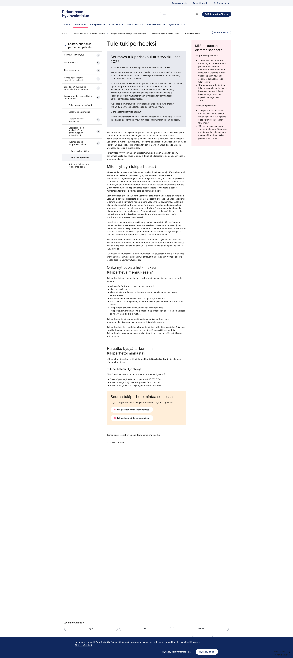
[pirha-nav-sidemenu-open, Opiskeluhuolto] (98, 70)
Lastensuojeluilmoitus (79, 112)
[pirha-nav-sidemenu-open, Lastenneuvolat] (98, 63)
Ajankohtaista (176, 24)
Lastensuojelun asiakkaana (76, 119)
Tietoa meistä (134, 24)
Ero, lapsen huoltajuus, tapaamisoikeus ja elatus (76, 88)
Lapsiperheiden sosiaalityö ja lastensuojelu (128, 33)
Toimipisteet (96, 24)
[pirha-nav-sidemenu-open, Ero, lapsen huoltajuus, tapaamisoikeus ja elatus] (98, 88)
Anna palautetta (179, 3)
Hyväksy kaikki (206, 652)
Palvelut (79, 24)
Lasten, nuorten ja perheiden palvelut (89, 33)
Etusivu (67, 24)
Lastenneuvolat (71, 62)
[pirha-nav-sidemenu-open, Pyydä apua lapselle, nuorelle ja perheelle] (98, 79)
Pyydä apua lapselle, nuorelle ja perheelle (74, 79)
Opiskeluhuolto (71, 70)
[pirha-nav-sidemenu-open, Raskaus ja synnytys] (98, 55)
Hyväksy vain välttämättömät (176, 652)
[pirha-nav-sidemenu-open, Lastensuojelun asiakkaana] (98, 120)
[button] (91, 629)
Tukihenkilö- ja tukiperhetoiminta (165, 33)
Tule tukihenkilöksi (80, 151)
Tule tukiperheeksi (80, 157)
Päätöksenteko (155, 24)
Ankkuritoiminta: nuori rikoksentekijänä (79, 165)
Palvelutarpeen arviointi (80, 105)
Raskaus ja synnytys (74, 55)
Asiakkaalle (115, 24)
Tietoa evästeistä (83, 645)
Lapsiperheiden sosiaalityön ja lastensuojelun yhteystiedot (76, 131)
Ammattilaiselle (200, 3)
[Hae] (197, 14)
